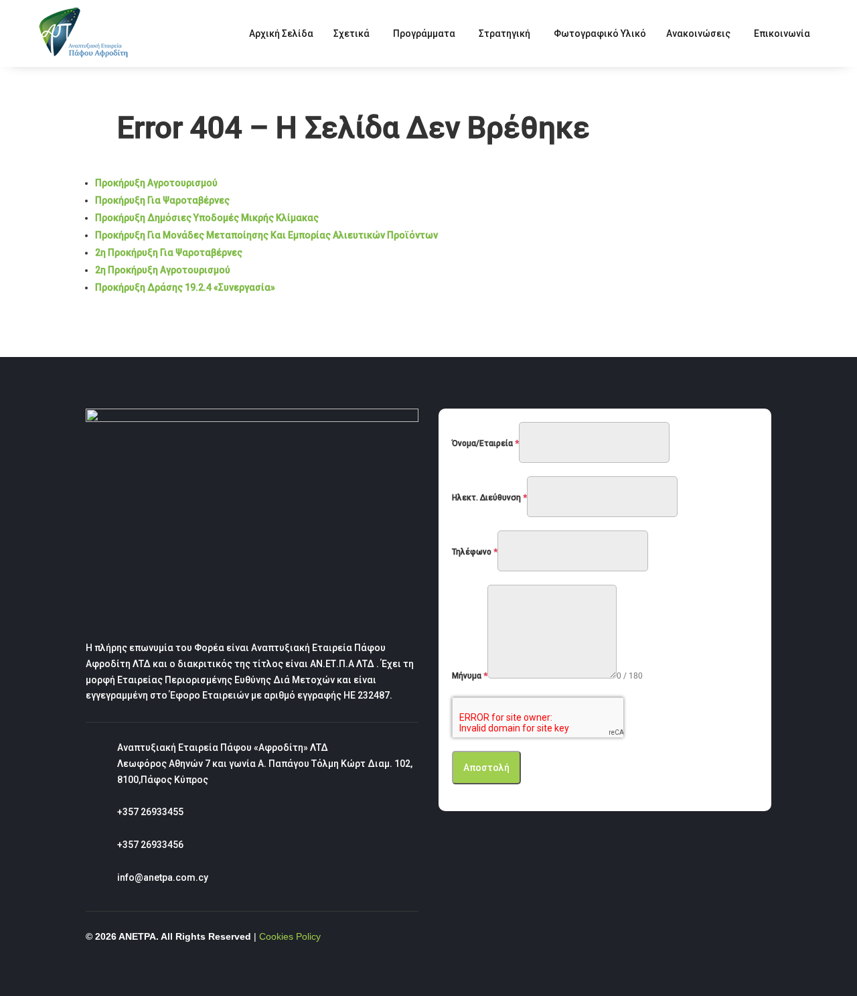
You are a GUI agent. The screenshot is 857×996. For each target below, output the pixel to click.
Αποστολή (486, 767)
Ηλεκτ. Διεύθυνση (489, 497)
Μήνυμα (469, 676)
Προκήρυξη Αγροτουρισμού (156, 182)
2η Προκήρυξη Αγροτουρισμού (162, 270)
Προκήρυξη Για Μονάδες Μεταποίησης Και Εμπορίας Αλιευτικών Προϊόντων (266, 235)
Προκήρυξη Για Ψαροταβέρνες (162, 200)
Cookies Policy (290, 936)
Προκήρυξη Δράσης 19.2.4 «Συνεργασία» (185, 287)
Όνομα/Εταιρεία (485, 443)
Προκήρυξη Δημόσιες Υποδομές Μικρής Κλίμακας (207, 217)
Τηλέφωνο (474, 552)
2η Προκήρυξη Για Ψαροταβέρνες (168, 252)
